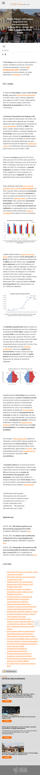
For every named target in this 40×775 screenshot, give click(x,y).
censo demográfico (9, 126)
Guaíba (29, 448)
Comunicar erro (10, 671)
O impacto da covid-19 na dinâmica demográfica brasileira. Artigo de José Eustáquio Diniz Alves (20, 592)
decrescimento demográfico (26, 95)
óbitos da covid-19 (20, 198)
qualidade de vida (29, 451)
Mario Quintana (28, 484)
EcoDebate (17, 74)
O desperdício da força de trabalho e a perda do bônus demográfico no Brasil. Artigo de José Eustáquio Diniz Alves (22, 614)
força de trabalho (28, 410)
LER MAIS (7, 701)
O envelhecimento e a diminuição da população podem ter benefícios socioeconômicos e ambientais (19, 599)
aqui (29, 531)
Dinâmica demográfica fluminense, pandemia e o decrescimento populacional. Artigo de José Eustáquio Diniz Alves (22, 606)
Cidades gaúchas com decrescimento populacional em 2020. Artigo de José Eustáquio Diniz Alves (20, 584)
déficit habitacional (20, 439)
